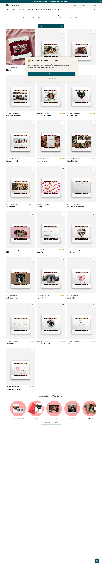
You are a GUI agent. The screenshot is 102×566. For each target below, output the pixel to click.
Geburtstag (30, 9)
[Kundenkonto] (88, 9)
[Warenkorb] (94, 9)
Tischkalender (54, 418)
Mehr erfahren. (50, 67)
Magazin (76, 5)
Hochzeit (8, 9)
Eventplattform (52, 9)
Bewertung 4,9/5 (86, 5)
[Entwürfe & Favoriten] (91, 9)
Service (94, 5)
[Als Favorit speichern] (63, 31)
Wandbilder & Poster (18, 418)
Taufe (24, 9)
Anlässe (45, 9)
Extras (58, 9)
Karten (36, 418)
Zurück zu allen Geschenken (51, 422)
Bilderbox (90, 418)
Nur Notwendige (51, 78)
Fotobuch (14, 9)
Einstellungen (51, 70)
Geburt (19, 9)
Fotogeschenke (38, 9)
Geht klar (51, 73)
